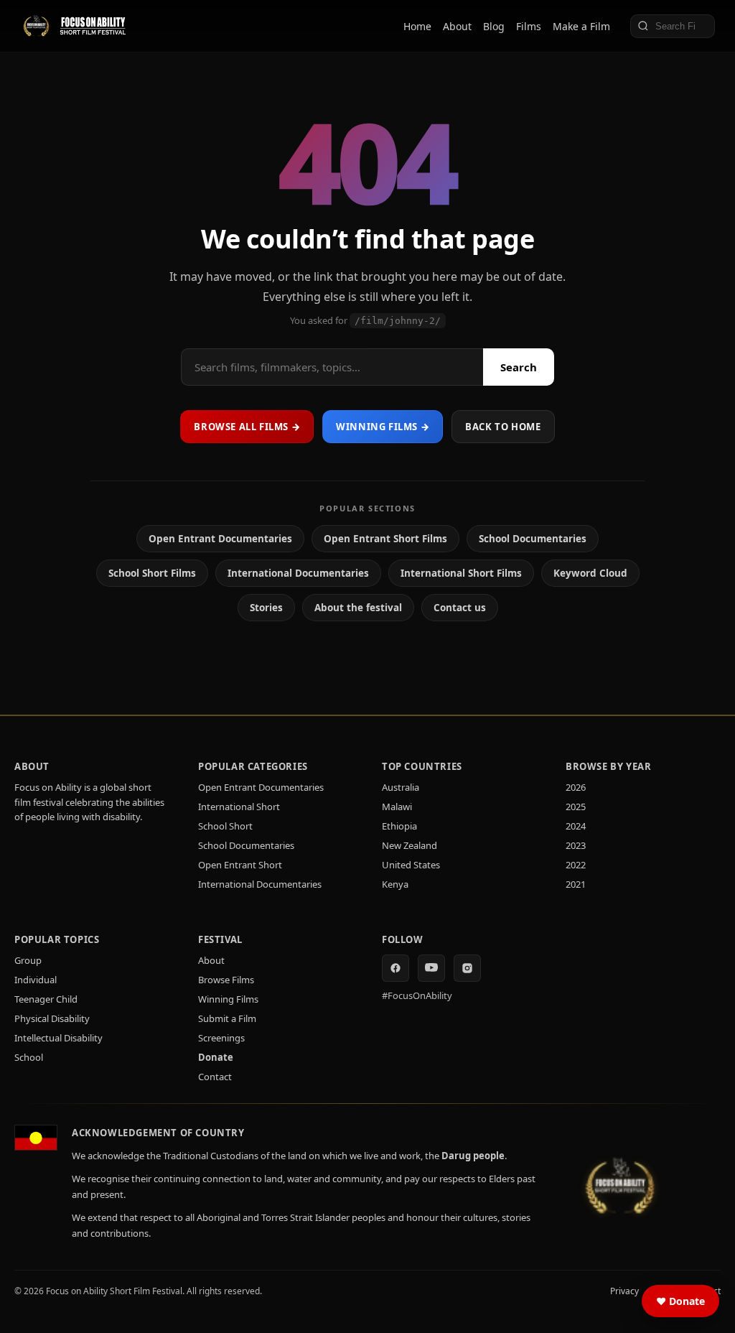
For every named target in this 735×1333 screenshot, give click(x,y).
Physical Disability (52, 1018)
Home (417, 26)
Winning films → (382, 426)
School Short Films (152, 573)
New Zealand (409, 845)
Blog (494, 26)
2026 (576, 787)
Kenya (395, 884)
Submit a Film (227, 1018)
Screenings (221, 1037)
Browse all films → (247, 426)
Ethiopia (399, 825)
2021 (576, 884)
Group (28, 960)
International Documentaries (298, 573)
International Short (239, 806)
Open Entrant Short (240, 864)
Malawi (397, 806)
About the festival (358, 607)
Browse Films (226, 979)
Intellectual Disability (58, 1037)
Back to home (502, 426)
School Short (225, 825)
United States (411, 864)
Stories (266, 607)
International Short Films (461, 573)
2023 (576, 845)
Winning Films (228, 999)
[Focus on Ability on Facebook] (395, 968)
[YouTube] (431, 968)
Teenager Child (46, 999)
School (28, 1057)
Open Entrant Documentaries (220, 538)
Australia (400, 787)
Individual (35, 979)
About (457, 26)
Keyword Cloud (590, 573)
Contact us (460, 607)
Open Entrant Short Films (385, 538)
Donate (215, 1057)
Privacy (624, 1291)
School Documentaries (532, 538)
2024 (576, 825)
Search (518, 367)
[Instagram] (467, 968)
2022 (576, 864)
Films (528, 26)
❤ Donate (680, 1301)
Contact (215, 1076)
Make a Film (581, 26)
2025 (576, 806)
